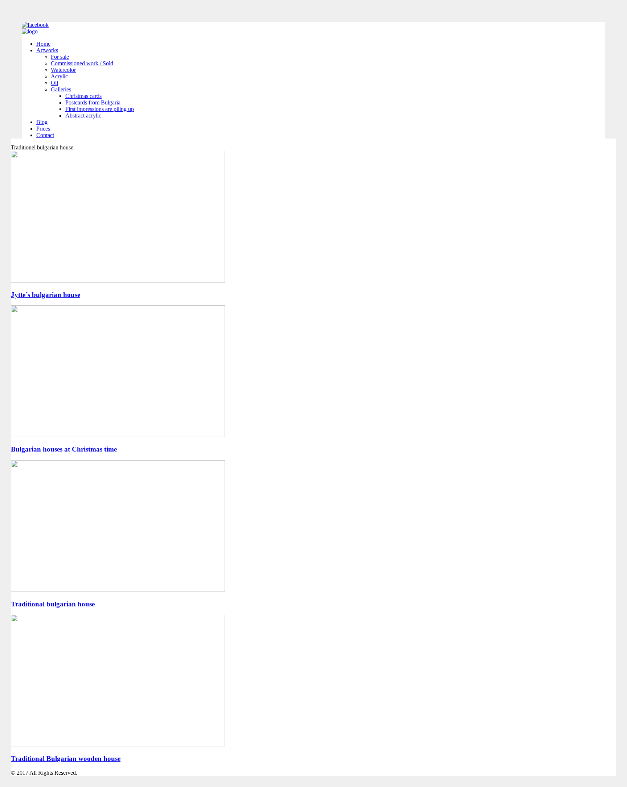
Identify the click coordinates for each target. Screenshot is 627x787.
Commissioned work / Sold (82, 63)
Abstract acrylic (83, 115)
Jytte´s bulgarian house (45, 294)
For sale (60, 57)
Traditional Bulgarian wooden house (65, 758)
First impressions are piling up (99, 109)
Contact (45, 135)
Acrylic (59, 76)
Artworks (47, 50)
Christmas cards (83, 96)
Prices (43, 128)
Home (43, 44)
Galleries (61, 89)
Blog (42, 122)
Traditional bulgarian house (53, 604)
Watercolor (63, 70)
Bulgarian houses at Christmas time (64, 449)
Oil (54, 83)
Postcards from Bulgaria (92, 102)
